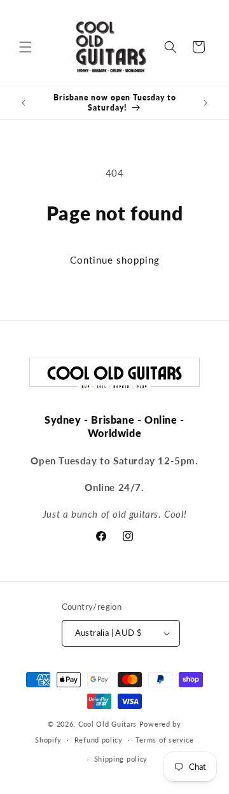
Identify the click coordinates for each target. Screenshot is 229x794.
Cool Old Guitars (107, 724)
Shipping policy (121, 759)
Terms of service (164, 740)
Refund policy (98, 740)
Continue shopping (115, 260)
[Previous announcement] (24, 103)
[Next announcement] (205, 103)
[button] (25, 47)
